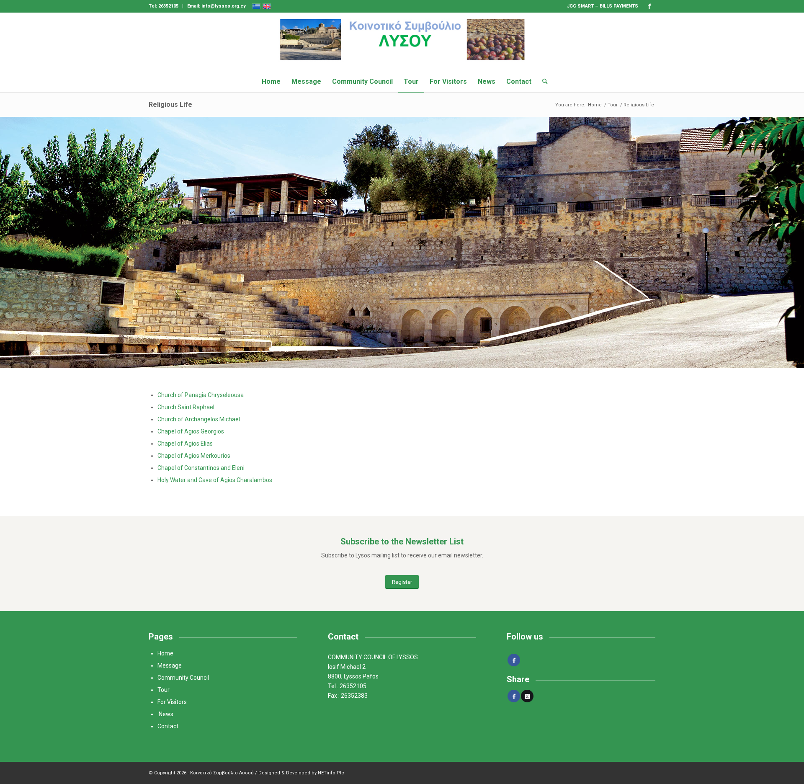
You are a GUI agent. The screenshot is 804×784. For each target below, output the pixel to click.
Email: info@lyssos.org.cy (216, 6)
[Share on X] (527, 696)
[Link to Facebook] (649, 6)
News (167, 714)
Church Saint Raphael (185, 407)
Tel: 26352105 (163, 6)
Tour (163, 689)
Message (169, 665)
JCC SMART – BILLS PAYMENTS (602, 6)
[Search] (542, 81)
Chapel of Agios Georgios (190, 431)
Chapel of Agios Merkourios (193, 455)
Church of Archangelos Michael (198, 419)
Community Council (183, 677)
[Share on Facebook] (514, 696)
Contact (167, 726)
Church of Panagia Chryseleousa (200, 395)
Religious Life (170, 104)
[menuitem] (166, 6)
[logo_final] (402, 42)
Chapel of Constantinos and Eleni (201, 467)
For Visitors (172, 702)
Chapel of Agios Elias (185, 443)
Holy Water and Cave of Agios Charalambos (214, 480)
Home (165, 653)
